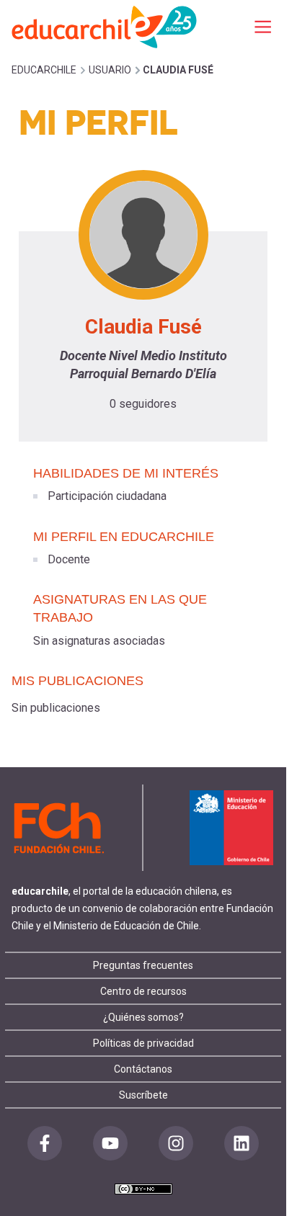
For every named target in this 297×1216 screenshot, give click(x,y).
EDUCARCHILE (44, 70)
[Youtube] (110, 1143)
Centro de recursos (143, 991)
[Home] (105, 26)
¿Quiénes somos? (143, 1017)
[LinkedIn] (241, 1143)
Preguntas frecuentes (143, 965)
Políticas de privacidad (143, 1043)
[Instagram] (176, 1143)
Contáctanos (143, 1069)
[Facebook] (44, 1143)
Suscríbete (143, 1095)
